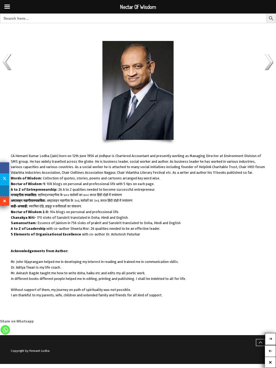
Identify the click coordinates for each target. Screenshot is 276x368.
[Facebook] (4, 167)
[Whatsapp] (5, 330)
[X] (4, 179)
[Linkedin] (4, 190)
